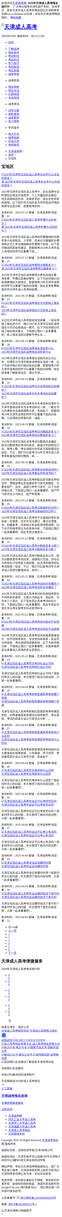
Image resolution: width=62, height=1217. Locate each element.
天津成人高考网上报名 (43, 1030)
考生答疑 (13, 70)
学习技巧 (13, 63)
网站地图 (15, 17)
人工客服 (6, 1088)
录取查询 (13, 114)
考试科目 (13, 59)
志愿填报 (13, 94)
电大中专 (13, 134)
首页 (11, 42)
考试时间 (13, 56)
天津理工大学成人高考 (22, 1122)
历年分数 (13, 110)
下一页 (12, 952)
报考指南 (13, 137)
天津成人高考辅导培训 (15, 1030)
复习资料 (13, 121)
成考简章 (13, 74)
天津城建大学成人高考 (22, 1126)
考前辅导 (13, 144)
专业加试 (13, 97)
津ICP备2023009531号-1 (22, 1204)
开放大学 (13, 141)
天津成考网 (15, 151)
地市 (11, 154)
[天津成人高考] (19, 27)
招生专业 (13, 90)
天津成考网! (19, 3)
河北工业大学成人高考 (22, 1119)
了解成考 (13, 48)
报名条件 (13, 52)
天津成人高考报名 (19, 1130)
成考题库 (13, 117)
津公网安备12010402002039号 (38, 1197)
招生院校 (13, 86)
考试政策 (13, 66)
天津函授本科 (16, 1133)
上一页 (12, 930)
